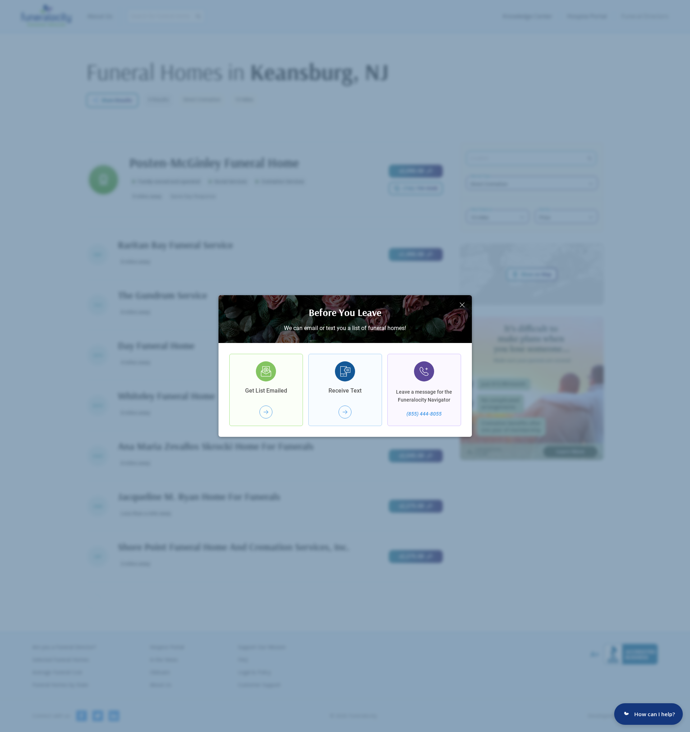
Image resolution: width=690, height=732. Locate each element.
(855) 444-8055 (424, 414)
